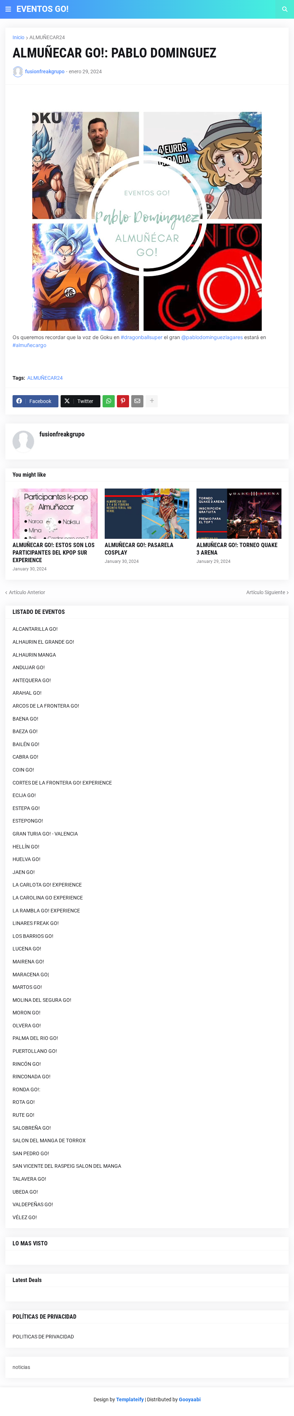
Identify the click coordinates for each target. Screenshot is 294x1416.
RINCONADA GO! (32, 1076)
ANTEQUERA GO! (32, 680)
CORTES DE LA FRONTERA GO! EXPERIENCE (62, 783)
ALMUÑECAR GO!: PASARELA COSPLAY (139, 549)
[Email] (137, 401)
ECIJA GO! (24, 795)
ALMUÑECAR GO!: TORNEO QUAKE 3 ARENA (237, 549)
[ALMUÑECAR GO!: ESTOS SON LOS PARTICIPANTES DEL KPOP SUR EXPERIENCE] (55, 514)
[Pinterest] (123, 401)
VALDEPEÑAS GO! (33, 1204)
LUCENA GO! (27, 949)
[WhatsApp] (109, 401)
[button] (8, 9)
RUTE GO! (23, 1115)
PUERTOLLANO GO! (35, 1051)
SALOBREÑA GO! (32, 1128)
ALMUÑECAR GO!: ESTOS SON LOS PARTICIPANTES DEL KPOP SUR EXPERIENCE (54, 553)
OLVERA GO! (27, 1025)
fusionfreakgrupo (62, 434)
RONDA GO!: (26, 1089)
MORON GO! (27, 1012)
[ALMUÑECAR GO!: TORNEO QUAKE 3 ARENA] (238, 514)
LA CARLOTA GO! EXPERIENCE (47, 885)
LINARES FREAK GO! (36, 923)
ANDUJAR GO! (29, 667)
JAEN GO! (24, 872)
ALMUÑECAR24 (47, 37)
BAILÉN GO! (26, 744)
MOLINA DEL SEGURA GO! (42, 1000)
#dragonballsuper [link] (141, 337)
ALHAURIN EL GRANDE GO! (43, 642)
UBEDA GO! (25, 1192)
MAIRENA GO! (28, 961)
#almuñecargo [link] (29, 345)
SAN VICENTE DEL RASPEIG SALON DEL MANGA (67, 1166)
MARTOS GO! (27, 987)
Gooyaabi (190, 1399)
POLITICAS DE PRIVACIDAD (43, 1336)
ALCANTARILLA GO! (35, 629)
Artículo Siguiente (265, 592)
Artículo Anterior (27, 592)
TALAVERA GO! (29, 1179)
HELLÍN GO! (26, 847)
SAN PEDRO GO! (31, 1153)
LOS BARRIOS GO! (33, 936)
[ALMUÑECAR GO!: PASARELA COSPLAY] (147, 514)
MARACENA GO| (31, 974)
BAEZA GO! (25, 731)
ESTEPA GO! (26, 808)
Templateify (130, 1399)
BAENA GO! (25, 719)
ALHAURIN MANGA (34, 655)
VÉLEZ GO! (25, 1217)
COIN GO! (23, 770)
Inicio (18, 37)
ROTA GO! (24, 1102)
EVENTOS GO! (42, 9)
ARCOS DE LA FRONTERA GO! (46, 706)
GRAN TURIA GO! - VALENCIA (45, 834)
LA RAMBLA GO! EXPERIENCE (46, 910)
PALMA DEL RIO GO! (35, 1038)
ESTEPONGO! (28, 821)
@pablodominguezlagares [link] (212, 337)
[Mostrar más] (152, 401)
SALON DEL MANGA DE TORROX (49, 1140)
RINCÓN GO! (27, 1064)
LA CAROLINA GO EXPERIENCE (48, 898)
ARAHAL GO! (27, 693)
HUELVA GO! (27, 859)
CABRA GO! (25, 757)
